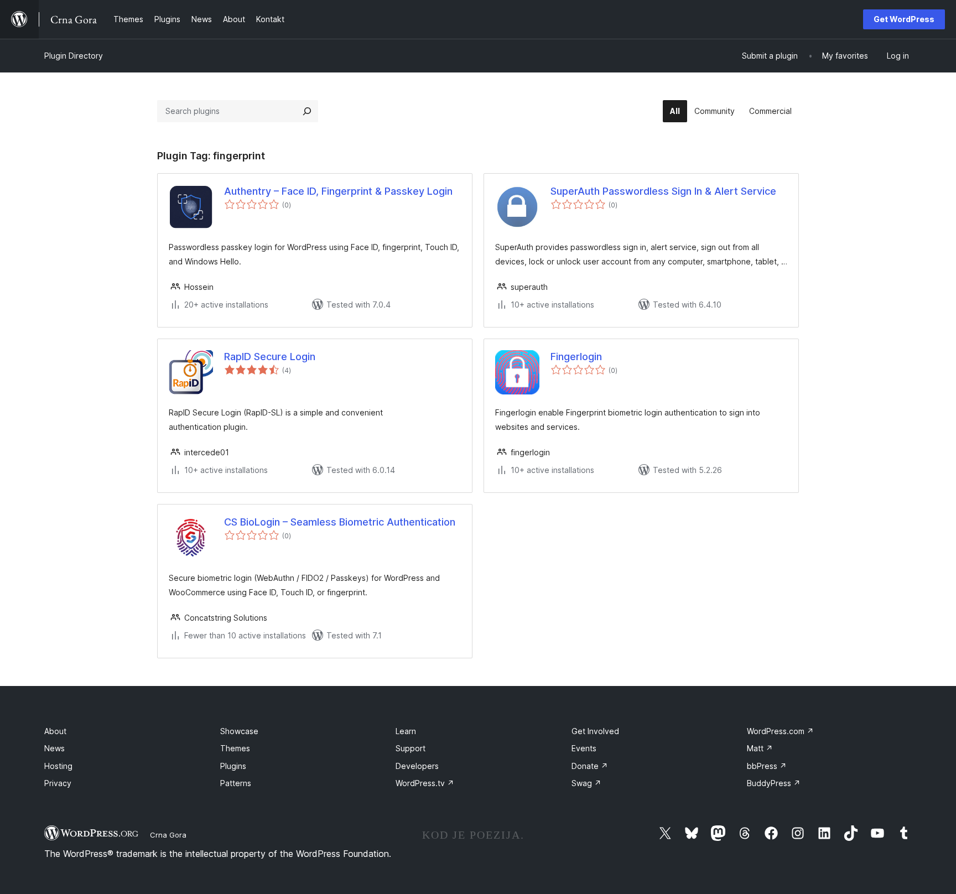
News (54, 748)
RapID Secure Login (269, 356)
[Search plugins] (307, 111)
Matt (760, 748)
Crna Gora (168, 834)
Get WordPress (904, 19)
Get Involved (595, 731)
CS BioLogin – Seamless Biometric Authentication (339, 522)
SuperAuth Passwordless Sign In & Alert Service (663, 191)
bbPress (767, 766)
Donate (589, 766)
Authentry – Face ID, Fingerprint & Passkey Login (338, 191)
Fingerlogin (576, 356)
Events (583, 748)
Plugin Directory (73, 55)
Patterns (235, 783)
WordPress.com (780, 731)
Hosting (58, 766)
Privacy (57, 783)
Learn (406, 731)
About (55, 731)
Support (410, 748)
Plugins (233, 766)
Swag (586, 783)
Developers (417, 766)
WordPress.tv (425, 783)
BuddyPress (774, 783)
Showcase (239, 731)
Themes (235, 748)
